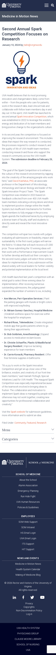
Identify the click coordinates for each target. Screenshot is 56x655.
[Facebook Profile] (23, 597)
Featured (31, 422)
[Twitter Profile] (32, 597)
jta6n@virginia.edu (32, 45)
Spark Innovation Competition (31, 116)
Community (20, 422)
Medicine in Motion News (20, 16)
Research (41, 422)
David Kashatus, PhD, (23, 181)
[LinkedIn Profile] (14, 597)
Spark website (18, 411)
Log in (29, 614)
